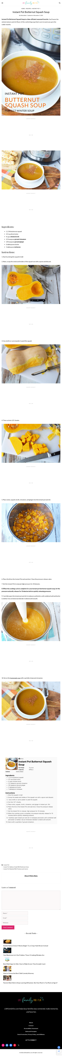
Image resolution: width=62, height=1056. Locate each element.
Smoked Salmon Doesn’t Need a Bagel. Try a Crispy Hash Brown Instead (25, 946)
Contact (31, 1025)
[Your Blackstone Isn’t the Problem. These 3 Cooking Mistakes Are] (7, 951)
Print (21, 759)
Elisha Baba (23, 15)
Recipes (28, 8)
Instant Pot (36, 8)
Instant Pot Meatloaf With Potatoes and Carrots (15, 869)
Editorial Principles (31, 1031)
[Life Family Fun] (31, 3)
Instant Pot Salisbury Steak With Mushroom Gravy (16, 867)
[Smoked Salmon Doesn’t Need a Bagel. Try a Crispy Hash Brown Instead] (7, 942)
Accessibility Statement (31, 1028)
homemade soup (15, 678)
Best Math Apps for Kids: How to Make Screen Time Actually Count (24, 964)
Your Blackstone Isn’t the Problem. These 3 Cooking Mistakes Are (23, 955)
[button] (59, 3)
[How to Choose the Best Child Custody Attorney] (7, 969)
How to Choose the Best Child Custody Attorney (18, 973)
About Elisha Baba (31, 876)
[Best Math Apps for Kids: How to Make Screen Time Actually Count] (7, 960)
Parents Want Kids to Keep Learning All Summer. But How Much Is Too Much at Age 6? (30, 983)
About (31, 1022)
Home (23, 8)
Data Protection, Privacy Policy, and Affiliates (31, 1034)
